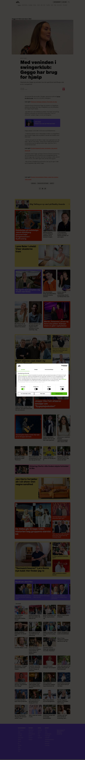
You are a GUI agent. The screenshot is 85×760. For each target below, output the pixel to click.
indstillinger (63, 379)
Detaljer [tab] (36, 369)
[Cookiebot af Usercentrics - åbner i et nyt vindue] (62, 366)
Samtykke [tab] (23, 369)
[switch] (36, 389)
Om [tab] (62, 369)
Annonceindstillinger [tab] (49, 369)
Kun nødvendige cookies (26, 393)
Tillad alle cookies (59, 393)
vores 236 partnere (24, 375)
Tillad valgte (42, 393)
